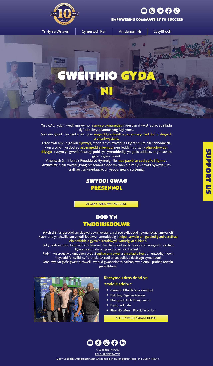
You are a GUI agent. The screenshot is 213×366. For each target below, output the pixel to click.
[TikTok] (176, 11)
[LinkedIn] (160, 11)
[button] (55, 31)
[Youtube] (144, 11)
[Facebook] (168, 11)
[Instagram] (152, 11)
